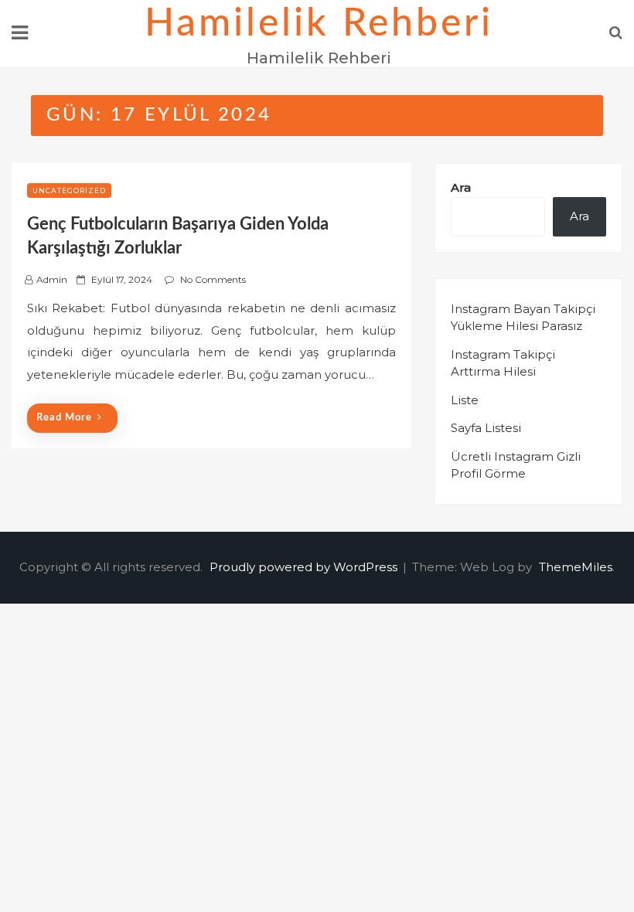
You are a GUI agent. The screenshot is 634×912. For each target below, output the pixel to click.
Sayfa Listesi (486, 427)
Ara (461, 187)
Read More (64, 418)
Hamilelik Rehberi (319, 24)
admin (51, 279)
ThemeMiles (575, 567)
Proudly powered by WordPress (305, 567)
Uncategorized (69, 190)
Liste (465, 400)
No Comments (213, 279)
